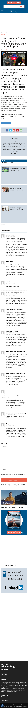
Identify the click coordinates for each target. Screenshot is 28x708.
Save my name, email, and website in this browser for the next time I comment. (14, 475)
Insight (3, 34)
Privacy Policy (4, 699)
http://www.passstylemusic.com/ (16, 373)
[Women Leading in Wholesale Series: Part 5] (5, 189)
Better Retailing (4, 700)
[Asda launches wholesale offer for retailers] (5, 169)
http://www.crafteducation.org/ (15, 351)
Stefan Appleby (5, 49)
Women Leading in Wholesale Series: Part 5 (17, 189)
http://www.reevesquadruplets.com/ (12, 395)
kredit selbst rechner (12, 331)
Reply (7, 257)
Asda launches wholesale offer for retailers (17, 169)
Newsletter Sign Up (14, 2)
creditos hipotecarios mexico (14, 309)
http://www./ (10, 235)
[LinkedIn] (5, 674)
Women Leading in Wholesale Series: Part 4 (17, 208)
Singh (7, 423)
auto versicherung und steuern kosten (15, 293)
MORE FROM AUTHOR (7, 162)
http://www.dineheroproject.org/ (16, 413)
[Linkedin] (12, 154)
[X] (2, 674)
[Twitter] (15, 154)
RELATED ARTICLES (6, 160)
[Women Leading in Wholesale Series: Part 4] (5, 208)
